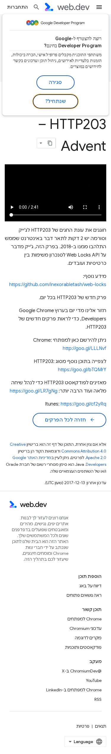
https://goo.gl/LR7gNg (33, 391)
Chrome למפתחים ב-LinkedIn (74, 690)
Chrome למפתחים (84, 619)
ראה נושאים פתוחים (84, 595)
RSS (98, 699)
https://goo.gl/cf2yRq (83, 404)
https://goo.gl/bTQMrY (82, 370)
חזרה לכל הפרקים (70, 420)
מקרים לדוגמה (88, 638)
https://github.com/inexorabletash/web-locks (57, 285)
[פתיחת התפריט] (99, 7)
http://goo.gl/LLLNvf (84, 348)
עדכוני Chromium (86, 628)
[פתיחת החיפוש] (36, 7)
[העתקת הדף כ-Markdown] (50, 143)
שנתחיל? (55, 101)
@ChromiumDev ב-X (82, 671)
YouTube (94, 680)
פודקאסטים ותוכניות (83, 647)
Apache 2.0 (96, 457)
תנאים (100, 726)
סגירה (55, 82)
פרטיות (82, 726)
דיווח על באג (90, 585)
